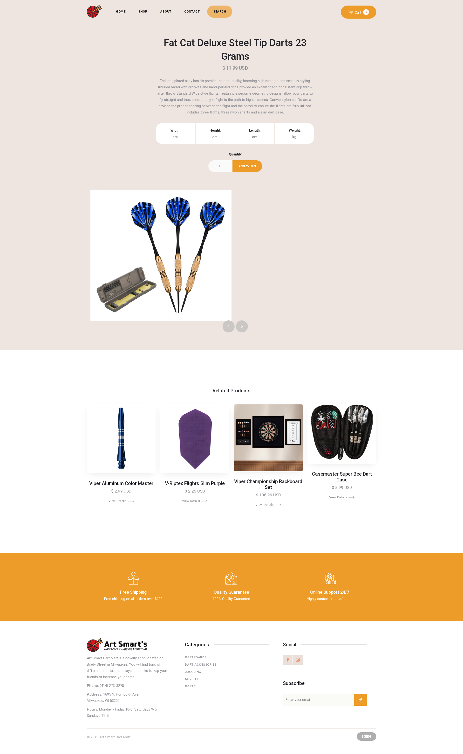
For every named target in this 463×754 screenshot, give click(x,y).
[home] (98, 12)
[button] (358, 12)
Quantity (235, 154)
